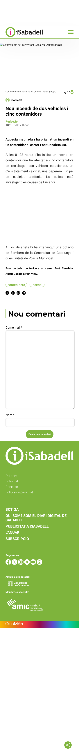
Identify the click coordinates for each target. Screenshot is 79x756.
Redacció (12, 121)
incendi (37, 285)
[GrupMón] (39, 624)
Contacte (12, 487)
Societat (16, 100)
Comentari (14, 327)
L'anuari (13, 532)
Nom (10, 415)
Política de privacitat (19, 492)
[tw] (15, 563)
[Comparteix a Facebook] (13, 293)
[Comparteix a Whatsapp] (18, 293)
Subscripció (17, 539)
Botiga (12, 509)
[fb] (9, 563)
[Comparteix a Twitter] (7, 293)
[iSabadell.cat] (21, 37)
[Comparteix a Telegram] (24, 293)
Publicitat (12, 481)
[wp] (39, 563)
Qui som (11, 476)
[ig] (21, 563)
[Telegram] (27, 563)
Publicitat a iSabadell (27, 526)
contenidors (16, 285)
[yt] (33, 563)
